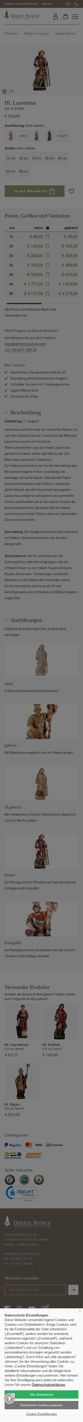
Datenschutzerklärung (48, 1385)
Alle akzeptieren (41, 1394)
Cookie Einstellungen (41, 1414)
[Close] (13, 1395)
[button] (9, 1398)
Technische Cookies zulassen (41, 1405)
